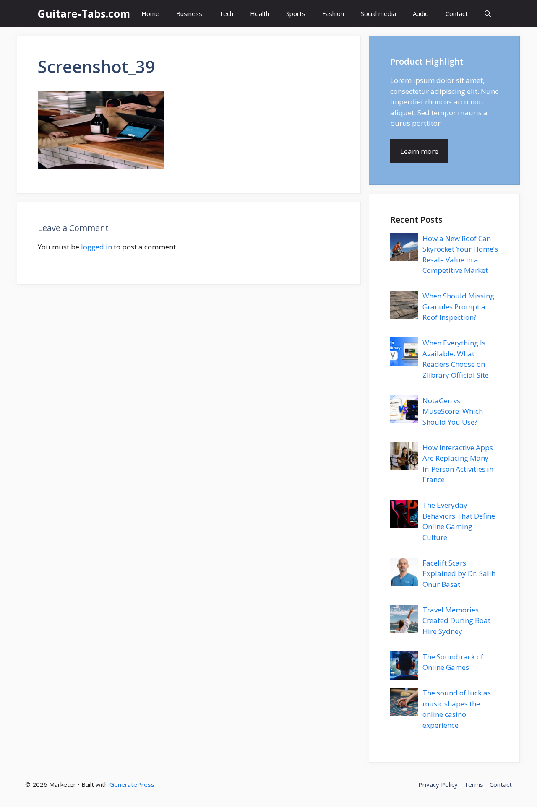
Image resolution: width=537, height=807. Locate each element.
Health (259, 13)
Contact (457, 13)
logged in (96, 247)
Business (189, 13)
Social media (378, 13)
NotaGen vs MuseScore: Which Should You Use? (452, 411)
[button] (487, 13)
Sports (295, 13)
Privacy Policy (438, 784)
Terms (473, 784)
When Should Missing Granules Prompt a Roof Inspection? (458, 306)
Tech (226, 13)
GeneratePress (131, 784)
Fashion (333, 13)
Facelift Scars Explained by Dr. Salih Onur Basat (458, 573)
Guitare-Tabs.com (84, 13)
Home (150, 13)
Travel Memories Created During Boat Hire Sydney (456, 620)
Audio (421, 13)
